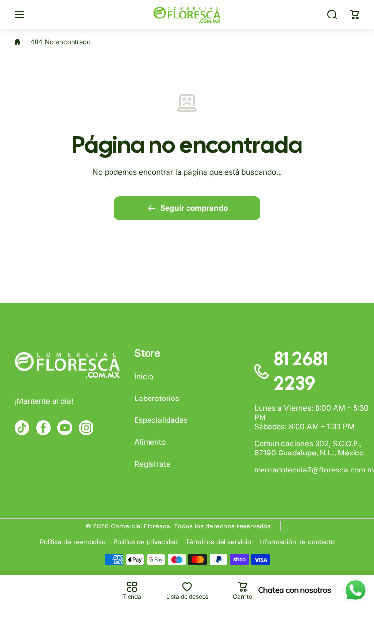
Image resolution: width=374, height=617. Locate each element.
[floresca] (187, 14)
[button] (354, 14)
